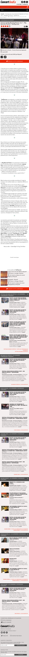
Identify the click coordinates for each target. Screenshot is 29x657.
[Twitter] (5, 57)
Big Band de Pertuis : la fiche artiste (19, 384)
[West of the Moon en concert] (5, 551)
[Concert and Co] (14, 1)
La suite (22, 307)
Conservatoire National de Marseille (15, 497)
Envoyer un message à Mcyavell (16, 273)
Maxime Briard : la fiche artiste (20, 530)
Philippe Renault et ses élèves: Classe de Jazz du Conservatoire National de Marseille (18, 494)
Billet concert (7, 622)
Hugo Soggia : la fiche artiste (20, 430)
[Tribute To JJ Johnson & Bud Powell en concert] (5, 484)
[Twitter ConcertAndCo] (2, 632)
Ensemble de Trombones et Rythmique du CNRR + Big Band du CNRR (18, 405)
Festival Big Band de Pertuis (21, 351)
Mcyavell (24, 271)
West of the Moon (14, 548)
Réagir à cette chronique (15, 61)
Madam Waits (13, 558)
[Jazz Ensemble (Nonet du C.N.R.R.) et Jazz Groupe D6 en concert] (5, 508)
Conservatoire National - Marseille (15, 509)
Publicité (5, 635)
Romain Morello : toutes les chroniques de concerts (15, 579)
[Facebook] (2, 57)
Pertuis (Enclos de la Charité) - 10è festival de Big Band (12, 374)
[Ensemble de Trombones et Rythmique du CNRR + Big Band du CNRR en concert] (5, 406)
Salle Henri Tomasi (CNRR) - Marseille (16, 408)
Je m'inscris (20, 654)
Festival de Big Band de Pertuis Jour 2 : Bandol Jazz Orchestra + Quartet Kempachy (18, 299)
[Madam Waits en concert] (5, 560)
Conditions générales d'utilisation (11, 618)
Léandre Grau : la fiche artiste (20, 474)
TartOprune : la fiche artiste (21, 613)
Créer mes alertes (21, 645)
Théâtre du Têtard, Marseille (14, 551)
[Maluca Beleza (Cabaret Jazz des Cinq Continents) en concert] (5, 540)
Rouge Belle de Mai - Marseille (15, 485)
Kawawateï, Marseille (13, 561)
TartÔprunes (18, 270)
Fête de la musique (6, 620)
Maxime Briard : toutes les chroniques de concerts (15, 529)
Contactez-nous (17, 635)
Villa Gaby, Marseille (13, 541)
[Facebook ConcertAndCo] (4, 632)
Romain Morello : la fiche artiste (19, 580)
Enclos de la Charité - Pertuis (14, 302)
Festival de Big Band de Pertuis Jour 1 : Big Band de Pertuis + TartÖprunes (17, 311)
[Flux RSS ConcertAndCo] (7, 632)
